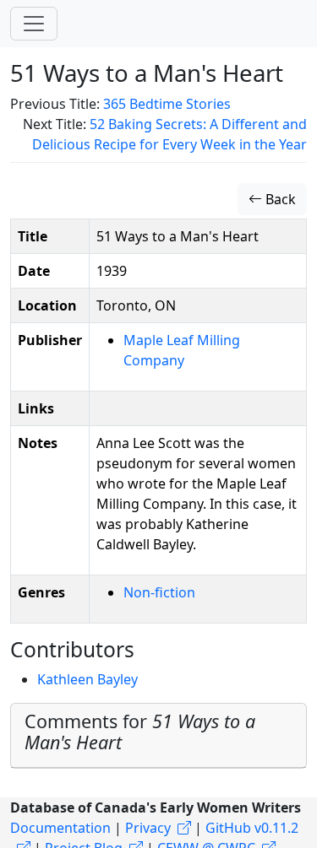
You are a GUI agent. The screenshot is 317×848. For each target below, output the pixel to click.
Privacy (148, 827)
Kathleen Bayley (87, 679)
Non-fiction (159, 592)
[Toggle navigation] (33, 24)
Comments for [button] (140, 732)
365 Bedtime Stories (167, 104)
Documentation (60, 827)
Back (279, 199)
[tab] (158, 736)
